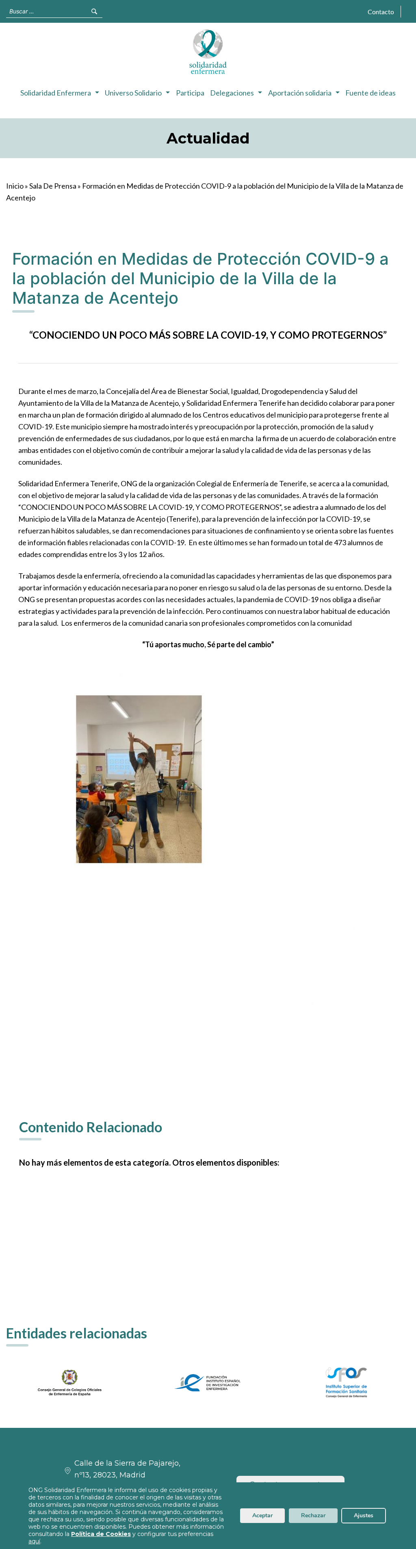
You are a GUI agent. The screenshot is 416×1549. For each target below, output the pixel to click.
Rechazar (313, 1515)
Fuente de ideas (370, 92)
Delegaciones (232, 92)
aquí (34, 1541)
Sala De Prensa (52, 185)
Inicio (15, 185)
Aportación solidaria (300, 92)
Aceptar (262, 1515)
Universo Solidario (133, 92)
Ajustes (363, 1515)
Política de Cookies (101, 1534)
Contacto (381, 11)
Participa (190, 92)
